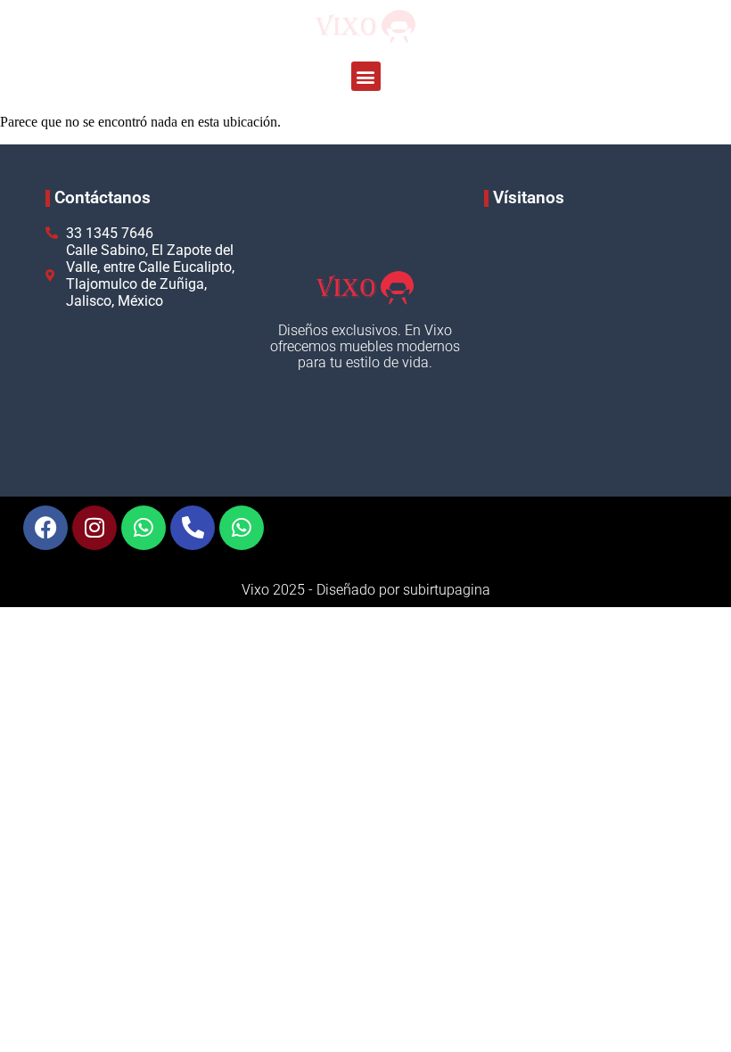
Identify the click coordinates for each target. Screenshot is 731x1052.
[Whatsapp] (143, 527)
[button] (366, 76)
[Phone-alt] (192, 527)
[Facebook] (45, 527)
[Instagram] (94, 527)
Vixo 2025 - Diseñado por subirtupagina (366, 589)
